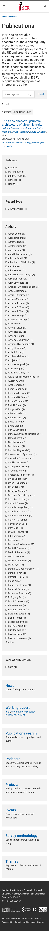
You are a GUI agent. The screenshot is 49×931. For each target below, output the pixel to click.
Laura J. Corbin (38, 131)
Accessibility (7, 922)
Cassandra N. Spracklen (23, 128)
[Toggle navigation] (4, 6)
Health (9, 146)
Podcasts (12, 759)
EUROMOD (10, 715)
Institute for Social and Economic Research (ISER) (24, 6)
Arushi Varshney (20, 131)
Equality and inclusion (25, 922)
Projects (12, 784)
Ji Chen (6, 128)
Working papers (17, 708)
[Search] (45, 6)
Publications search (21, 733)
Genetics (20, 142)
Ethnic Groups (8, 142)
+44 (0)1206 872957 (11, 901)
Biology (28, 142)
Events (10, 810)
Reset (41, 94)
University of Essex (29, 909)
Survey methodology (21, 836)
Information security (31, 918)
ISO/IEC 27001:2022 (43, 909)
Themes (11, 861)
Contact (40, 922)
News (9, 686)
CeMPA (21, 715)
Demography (38, 142)
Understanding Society (23, 711)
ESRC (11, 909)
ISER (7, 711)
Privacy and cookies (11, 918)
